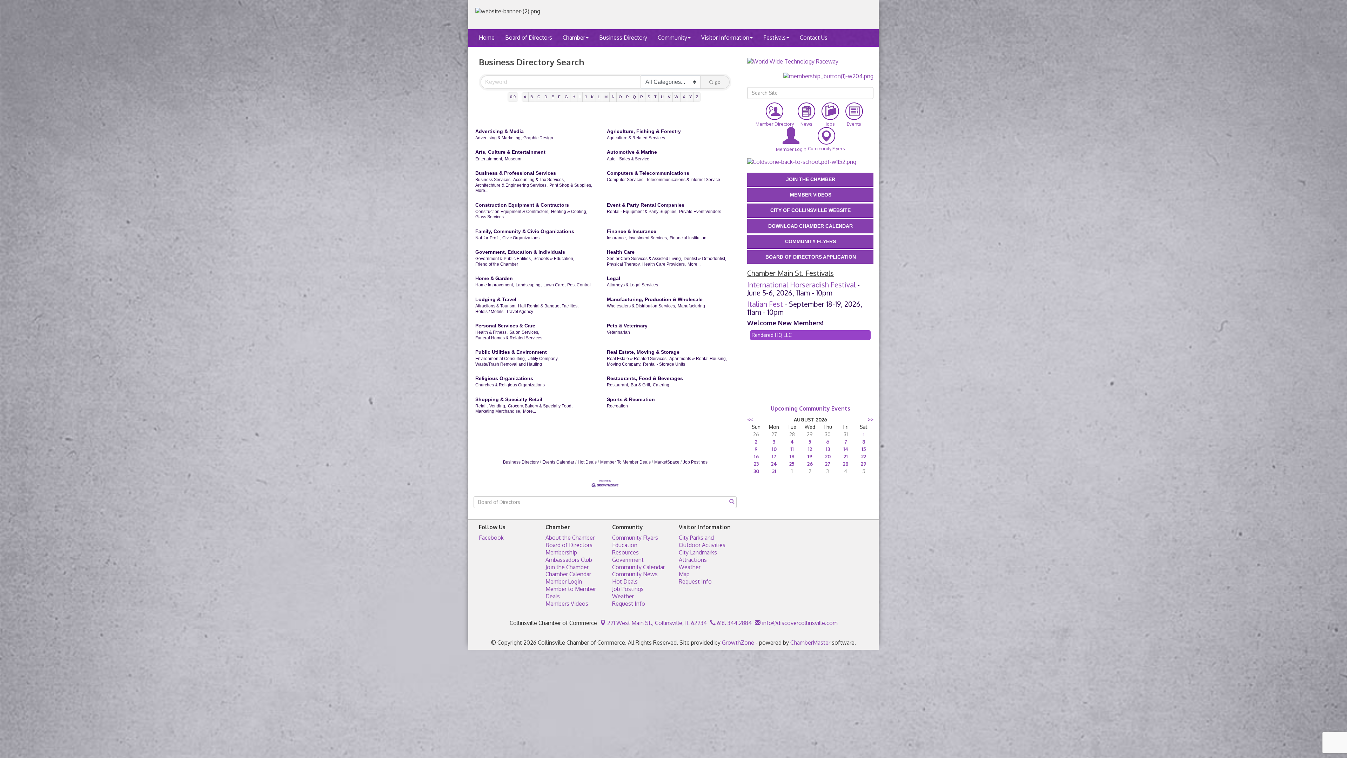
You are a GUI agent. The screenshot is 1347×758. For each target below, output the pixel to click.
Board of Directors (528, 37)
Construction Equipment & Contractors (522, 205)
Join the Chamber (567, 567)
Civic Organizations (521, 237)
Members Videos (566, 603)
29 (863, 464)
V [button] (669, 97)
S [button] (649, 97)
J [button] (586, 97)
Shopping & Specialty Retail (508, 399)
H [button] (573, 97)
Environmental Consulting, (500, 358)
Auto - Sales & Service (628, 159)
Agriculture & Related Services (636, 137)
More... (481, 190)
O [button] (620, 97)
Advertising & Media (499, 131)
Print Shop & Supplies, (570, 185)
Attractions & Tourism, (495, 306)
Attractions (693, 559)
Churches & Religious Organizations (510, 385)
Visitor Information (725, 37)
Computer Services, (625, 179)
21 (846, 456)
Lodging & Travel (495, 299)
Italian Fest (765, 303)
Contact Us (813, 37)
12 (810, 449)
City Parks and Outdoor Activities (702, 541)
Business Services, (493, 179)
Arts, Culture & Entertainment (510, 152)
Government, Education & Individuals (520, 252)
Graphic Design (538, 137)
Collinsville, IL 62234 (657, 622)
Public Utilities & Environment (511, 352)
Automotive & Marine (632, 152)
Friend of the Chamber (496, 264)
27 (827, 464)
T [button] (655, 97)
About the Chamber (570, 537)
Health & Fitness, (491, 332)
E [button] (552, 97)
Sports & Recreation (631, 399)
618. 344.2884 (734, 622)
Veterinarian (618, 332)
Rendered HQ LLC (772, 335)
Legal (613, 278)
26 (810, 464)
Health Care (621, 252)
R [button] (641, 97)
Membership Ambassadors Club (568, 556)
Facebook (491, 537)
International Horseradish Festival (801, 284)
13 (828, 449)
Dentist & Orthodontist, (705, 258)
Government (628, 559)
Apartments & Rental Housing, (698, 358)
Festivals (774, 37)
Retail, (481, 406)
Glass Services (489, 216)
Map (684, 574)
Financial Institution (688, 237)
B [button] (531, 97)
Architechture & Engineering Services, (511, 185)
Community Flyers (635, 537)
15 (864, 449)
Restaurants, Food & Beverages (645, 378)
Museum (513, 159)
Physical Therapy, (624, 264)
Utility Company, (543, 358)
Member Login (563, 581)
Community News (635, 574)
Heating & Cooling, (569, 211)
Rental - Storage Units (664, 364)
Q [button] (634, 97)
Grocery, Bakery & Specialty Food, (540, 406)
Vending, (497, 406)
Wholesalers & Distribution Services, (641, 306)
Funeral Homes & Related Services (508, 337)
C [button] (538, 97)
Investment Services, (648, 237)
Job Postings (695, 462)
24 (774, 464)
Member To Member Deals (625, 462)
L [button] (599, 97)
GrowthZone (738, 642)
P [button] (627, 97)
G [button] (566, 97)
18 (792, 456)
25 (792, 464)
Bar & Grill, (641, 385)
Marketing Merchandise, (498, 411)
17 (774, 456)
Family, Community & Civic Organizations (524, 231)
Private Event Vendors (700, 211)
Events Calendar (558, 462)
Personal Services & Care (505, 325)
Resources (625, 552)
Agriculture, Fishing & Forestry (644, 131)
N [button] (613, 97)
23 (756, 464)
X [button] (684, 97)
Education (624, 544)
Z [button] (697, 97)
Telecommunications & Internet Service (683, 179)
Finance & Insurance (631, 231)
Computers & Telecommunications (648, 173)
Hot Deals (587, 462)
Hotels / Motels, (489, 311)
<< (750, 420)
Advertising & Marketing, (498, 137)
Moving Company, (624, 364)
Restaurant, (618, 385)
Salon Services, (524, 332)
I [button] (580, 97)
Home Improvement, (494, 284)
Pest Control (579, 284)
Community (672, 37)
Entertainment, (489, 159)
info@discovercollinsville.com (799, 622)
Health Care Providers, (664, 264)
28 (846, 464)
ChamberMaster (810, 642)
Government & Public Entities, (503, 258)
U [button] (662, 97)
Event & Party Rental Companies (645, 205)
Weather (623, 596)
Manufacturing (691, 306)
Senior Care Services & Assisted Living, (644, 258)
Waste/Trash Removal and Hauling (508, 364)
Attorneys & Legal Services (632, 284)
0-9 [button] (513, 97)
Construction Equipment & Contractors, (512, 211)
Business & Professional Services (515, 173)
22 (863, 456)
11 (792, 449)
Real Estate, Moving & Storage (643, 352)
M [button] (606, 97)
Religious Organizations (504, 378)
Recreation (617, 406)
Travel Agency (519, 311)
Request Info (628, 603)
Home (487, 37)
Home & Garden (494, 278)
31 (774, 471)
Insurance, (617, 237)
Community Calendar (638, 567)
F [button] (559, 97)
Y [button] (690, 97)
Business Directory (623, 37)
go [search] (718, 82)
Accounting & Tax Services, (539, 179)
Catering (661, 385)
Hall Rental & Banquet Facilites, (548, 306)
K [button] (592, 97)
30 (756, 471)
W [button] (676, 97)
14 (846, 449)
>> (870, 420)
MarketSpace (666, 462)
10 (774, 449)
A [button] (525, 97)
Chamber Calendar (568, 574)
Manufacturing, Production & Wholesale (655, 299)
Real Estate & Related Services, (637, 358)
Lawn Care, (554, 284)
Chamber (574, 37)
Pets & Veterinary (627, 325)
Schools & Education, (554, 258)
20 (828, 456)
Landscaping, (529, 284)
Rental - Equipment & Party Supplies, (642, 211)
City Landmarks (698, 552)
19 (809, 456)
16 (756, 456)
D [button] (545, 97)
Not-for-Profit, (488, 237)
